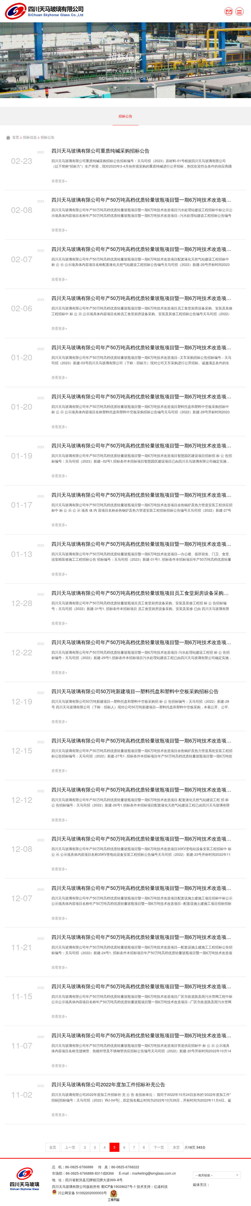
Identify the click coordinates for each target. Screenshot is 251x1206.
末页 (176, 1147)
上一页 (70, 1147)
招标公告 (125, 116)
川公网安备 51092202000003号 (82, 1192)
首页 (15, 137)
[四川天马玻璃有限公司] (44, 11)
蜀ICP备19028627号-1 (118, 1186)
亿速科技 (161, 1186)
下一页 (159, 1147)
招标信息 (30, 137)
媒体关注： (201, 1184)
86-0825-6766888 (79, 1166)
